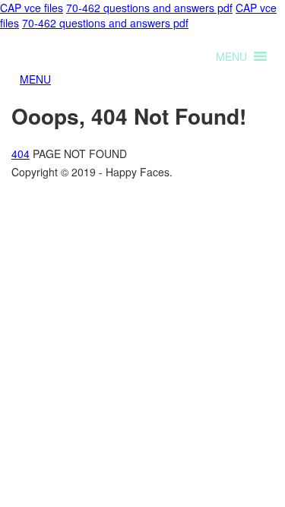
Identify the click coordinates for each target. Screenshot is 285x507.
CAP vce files (31, 7)
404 (20, 153)
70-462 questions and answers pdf (149, 7)
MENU (35, 79)
